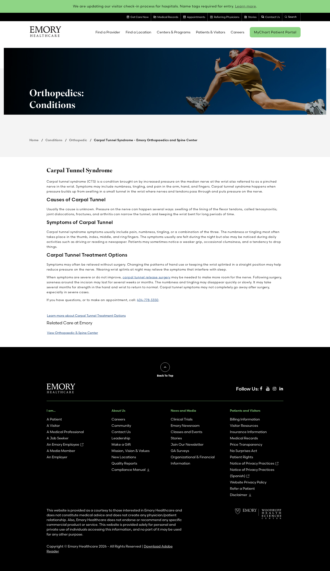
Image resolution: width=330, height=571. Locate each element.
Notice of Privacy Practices (252, 463)
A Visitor (53, 425)
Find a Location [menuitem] (138, 32)
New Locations (124, 457)
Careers (118, 419)
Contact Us (121, 432)
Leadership (121, 438)
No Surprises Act (243, 451)
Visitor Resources (244, 425)
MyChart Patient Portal (275, 32)
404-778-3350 (148, 300)
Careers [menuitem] (237, 32)
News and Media (183, 410)
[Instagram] (274, 389)
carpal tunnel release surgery (147, 277)
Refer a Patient (242, 488)
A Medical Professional (65, 432)
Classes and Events (186, 432)
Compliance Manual (129, 469)
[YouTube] (267, 389)
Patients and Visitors (245, 410)
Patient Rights (241, 457)
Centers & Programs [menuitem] (173, 32)
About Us (118, 410)
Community (121, 425)
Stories (176, 438)
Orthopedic (78, 140)
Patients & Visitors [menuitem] (210, 32)
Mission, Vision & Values (131, 451)
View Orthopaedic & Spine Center (72, 333)
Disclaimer (238, 495)
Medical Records (244, 438)
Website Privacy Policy (248, 482)
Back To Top (165, 375)
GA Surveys (180, 451)
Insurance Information (248, 432)
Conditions (53, 140)
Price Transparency (246, 444)
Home (34, 140)
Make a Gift (121, 444)
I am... (51, 410)
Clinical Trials (181, 419)
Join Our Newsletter (187, 444)
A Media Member (61, 451)
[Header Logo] (45, 32)
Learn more (245, 6)
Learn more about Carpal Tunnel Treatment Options (86, 315)
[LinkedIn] (281, 389)
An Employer (57, 457)
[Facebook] (261, 389)
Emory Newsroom (185, 425)
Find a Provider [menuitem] (107, 32)
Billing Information (245, 419)
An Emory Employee (63, 444)
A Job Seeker (58, 438)
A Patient (54, 419)
